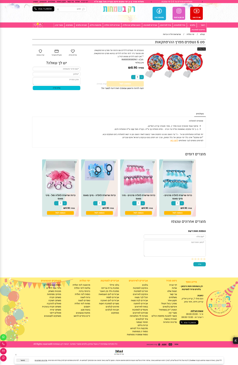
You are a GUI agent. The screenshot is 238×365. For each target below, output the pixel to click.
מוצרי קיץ (59, 25)
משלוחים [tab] (200, 113)
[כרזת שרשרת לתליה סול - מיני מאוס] (60, 192)
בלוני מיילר (114, 285)
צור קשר (70, 1)
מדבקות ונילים (95, 25)
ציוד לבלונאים (179, 25)
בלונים (192, 25)
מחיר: (140, 68)
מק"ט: (140, 59)
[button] (177, 213)
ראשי (203, 25)
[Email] (3, 352)
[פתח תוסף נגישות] (235, 340)
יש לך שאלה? (56, 63)
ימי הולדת (85, 280)
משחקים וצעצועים (51, 280)
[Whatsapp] (3, 338)
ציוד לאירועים (165, 25)
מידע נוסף (191, 282)
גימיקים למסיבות (198, 30)
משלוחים (51, 1)
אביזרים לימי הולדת (112, 25)
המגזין (35, 1)
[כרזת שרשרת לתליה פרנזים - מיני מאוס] (138, 192)
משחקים (69, 25)
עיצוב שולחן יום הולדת (131, 25)
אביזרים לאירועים (138, 280)
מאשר (22, 360)
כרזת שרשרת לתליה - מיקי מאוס (99, 195)
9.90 (185, 208)
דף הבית (84, 1)
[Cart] (40, 25)
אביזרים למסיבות (150, 25)
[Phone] (3, 345)
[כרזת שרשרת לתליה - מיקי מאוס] (99, 179)
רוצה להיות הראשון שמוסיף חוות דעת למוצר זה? (122, 88)
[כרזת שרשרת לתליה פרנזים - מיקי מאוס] (177, 192)
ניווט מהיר (171, 280)
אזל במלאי (201, 49)
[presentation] (151, 1)
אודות (77, 1)
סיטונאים (43, 1)
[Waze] (3, 359)
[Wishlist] (35, 25)
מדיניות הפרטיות (41, 360)
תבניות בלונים (81, 25)
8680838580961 (130, 59)
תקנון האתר (61, 1)
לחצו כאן (174, 140)
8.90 (134, 67)
